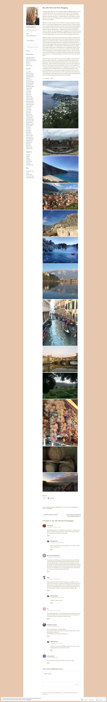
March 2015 (29, 114)
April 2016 (28, 94)
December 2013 (30, 138)
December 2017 (30, 75)
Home (27, 33)
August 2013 (29, 142)
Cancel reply (60, 668)
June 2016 (28, 91)
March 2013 (29, 147)
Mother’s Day (29, 65)
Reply (48, 535)
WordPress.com (30, 177)
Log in (27, 172)
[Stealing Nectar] (32, 25)
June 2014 (28, 129)
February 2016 (29, 98)
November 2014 (30, 121)
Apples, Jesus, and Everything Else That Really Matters (73, 515)
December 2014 (30, 119)
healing (28, 156)
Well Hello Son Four (31, 59)
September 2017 (30, 76)
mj (47, 609)
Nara (48, 577)
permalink (50, 508)
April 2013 (28, 145)
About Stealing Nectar (31, 35)
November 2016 (30, 83)
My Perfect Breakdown (53, 555)
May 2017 (28, 78)
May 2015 (28, 111)
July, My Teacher (30, 57)
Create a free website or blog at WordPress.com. (53, 692)
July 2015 (28, 107)
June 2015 (28, 109)
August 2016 (29, 88)
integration (28, 160)
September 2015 (30, 104)
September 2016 (30, 86)
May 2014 (28, 130)
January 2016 (29, 99)
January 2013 (29, 148)
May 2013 (28, 143)
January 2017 (29, 80)
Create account (29, 171)
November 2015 (30, 103)
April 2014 (28, 132)
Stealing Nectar (31, 27)
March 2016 (29, 96)
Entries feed (29, 174)
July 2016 (28, 89)
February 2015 (29, 116)
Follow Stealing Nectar (32, 45)
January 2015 (29, 117)
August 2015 (29, 106)
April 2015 (28, 112)
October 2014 (29, 122)
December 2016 (30, 81)
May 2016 (28, 93)
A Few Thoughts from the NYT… (31, 61)
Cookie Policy (29, 699)
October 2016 (29, 85)
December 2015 (30, 101)
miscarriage (29, 161)
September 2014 (30, 124)
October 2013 (29, 140)
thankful (28, 163)
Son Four (28, 64)
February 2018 (29, 73)
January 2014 (29, 137)
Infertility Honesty (52, 625)
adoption (28, 155)
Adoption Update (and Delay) (50, 514)
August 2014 (29, 125)
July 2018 (28, 72)
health (27, 158)
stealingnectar (59, 507)
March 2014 (29, 134)
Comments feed (30, 176)
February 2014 (29, 135)
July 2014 (28, 127)
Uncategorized (75, 507)
